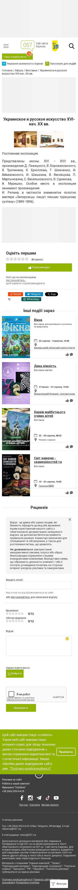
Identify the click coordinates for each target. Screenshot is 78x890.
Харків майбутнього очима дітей (49, 414)
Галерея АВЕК (46, 486)
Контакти (35, 804)
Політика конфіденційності (17, 879)
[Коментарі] (71, 354)
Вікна (38, 320)
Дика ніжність (45, 366)
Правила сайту (41, 879)
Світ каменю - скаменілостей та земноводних (48, 462)
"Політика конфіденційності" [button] (30, 768)
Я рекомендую (40, 267)
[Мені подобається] (67, 354)
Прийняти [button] (66, 751)
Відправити (21, 707)
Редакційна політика (27, 882)
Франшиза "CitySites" (14, 787)
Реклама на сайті (12, 779)
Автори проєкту (50, 804)
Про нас (23, 804)
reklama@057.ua (11, 829)
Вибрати (16, 673)
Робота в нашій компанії (16, 783)
